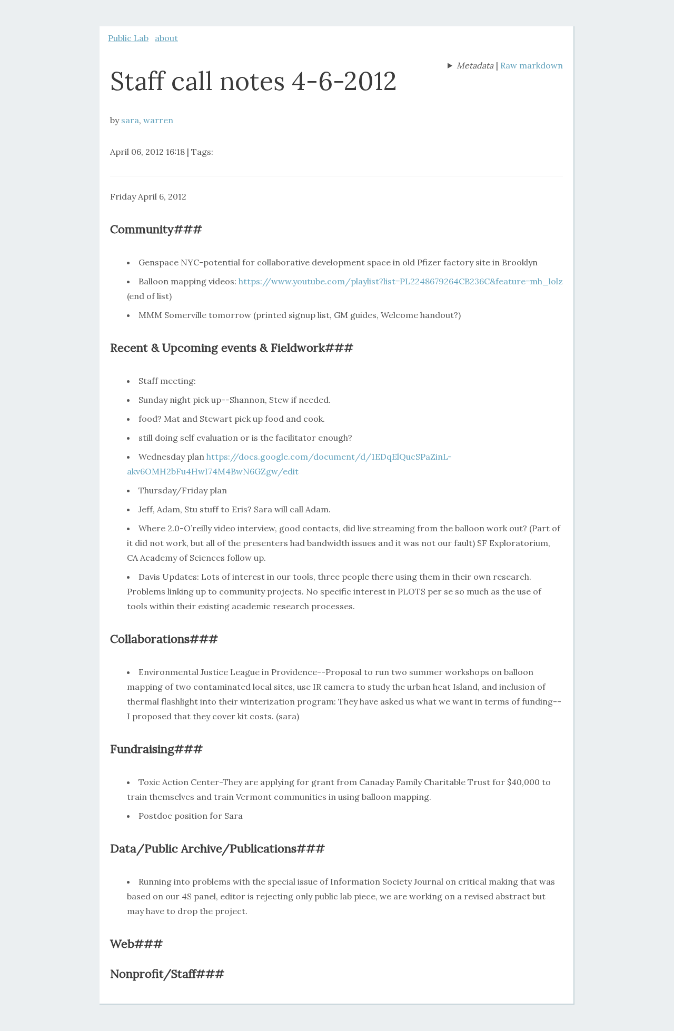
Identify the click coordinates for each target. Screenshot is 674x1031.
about (166, 38)
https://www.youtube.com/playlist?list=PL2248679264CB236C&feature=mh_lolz (401, 281)
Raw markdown (531, 65)
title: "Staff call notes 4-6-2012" (470, 66)
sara (130, 120)
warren (158, 120)
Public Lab (128, 38)
